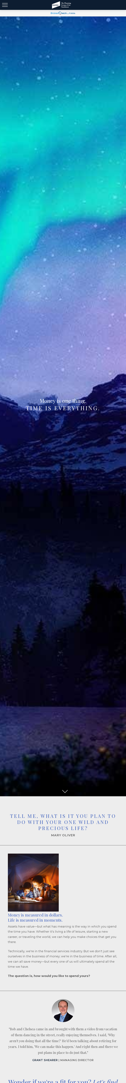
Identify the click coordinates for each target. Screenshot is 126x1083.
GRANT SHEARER (45, 1060)
